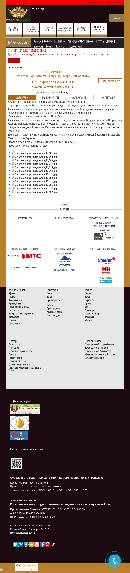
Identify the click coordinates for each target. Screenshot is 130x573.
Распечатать (19, 67)
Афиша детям (15, 303)
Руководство (14, 344)
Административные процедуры (83, 477)
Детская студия (53, 315)
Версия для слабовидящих (105, 2)
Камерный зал (15, 300)
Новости (12, 320)
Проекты (12, 354)
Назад (65, 203)
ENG (42, 9)
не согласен (100, 54)
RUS (38, 9)
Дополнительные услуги (19, 364)
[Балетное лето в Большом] (64, 258)
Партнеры (37, 46)
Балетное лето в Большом (96, 347)
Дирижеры (89, 300)
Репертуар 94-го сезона (80, 41)
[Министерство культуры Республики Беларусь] (19, 423)
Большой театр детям (94, 358)
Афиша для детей (54, 312)
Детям (109, 41)
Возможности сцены (17, 361)
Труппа (100, 41)
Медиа (50, 46)
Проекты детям (53, 308)
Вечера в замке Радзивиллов (22, 313)
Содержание (79, 98)
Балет (49, 297)
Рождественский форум (19, 307)
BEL (33, 9)
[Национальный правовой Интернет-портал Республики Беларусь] (19, 435)
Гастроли (12, 297)
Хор (86, 307)
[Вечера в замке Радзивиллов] (31, 256)
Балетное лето (15, 310)
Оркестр (88, 303)
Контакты (61, 46)
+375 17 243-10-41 (38, 482)
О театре (60, 41)
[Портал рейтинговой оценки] (16, 463)
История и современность (20, 351)
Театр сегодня (15, 347)
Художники (89, 317)
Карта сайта (14, 317)
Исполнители (50, 98)
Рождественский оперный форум (99, 344)
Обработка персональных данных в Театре (25, 369)
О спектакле (108, 98)
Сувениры (75, 46)
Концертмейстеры (93, 313)
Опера (50, 293)
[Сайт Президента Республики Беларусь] (25, 409)
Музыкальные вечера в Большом (100, 354)
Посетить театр (15, 358)
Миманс (88, 320)
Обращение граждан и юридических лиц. (36, 477)
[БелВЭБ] (104, 236)
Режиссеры (90, 310)
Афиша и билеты (43, 41)
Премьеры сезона (55, 300)
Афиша (12, 293)
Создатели (22, 98)
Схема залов (14, 323)
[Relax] (106, 280)
